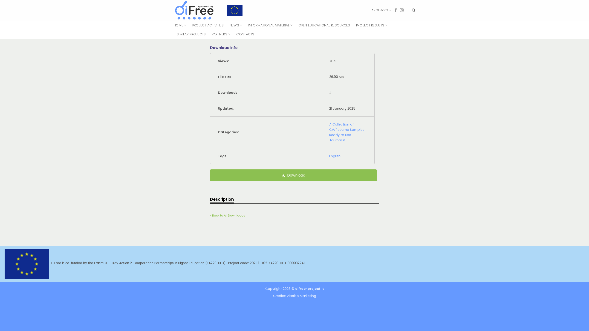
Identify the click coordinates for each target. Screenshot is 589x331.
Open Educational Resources (324, 25)
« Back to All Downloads (227, 215)
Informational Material (268, 25)
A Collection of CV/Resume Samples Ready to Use (346, 129)
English (335, 156)
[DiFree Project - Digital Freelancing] (197, 10)
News (234, 25)
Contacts (245, 34)
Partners (219, 34)
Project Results (370, 25)
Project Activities (208, 25)
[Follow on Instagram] (402, 10)
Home (178, 25)
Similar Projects (191, 34)
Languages (379, 10)
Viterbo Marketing (301, 296)
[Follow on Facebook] (396, 10)
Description (222, 199)
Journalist (337, 140)
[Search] (413, 10)
